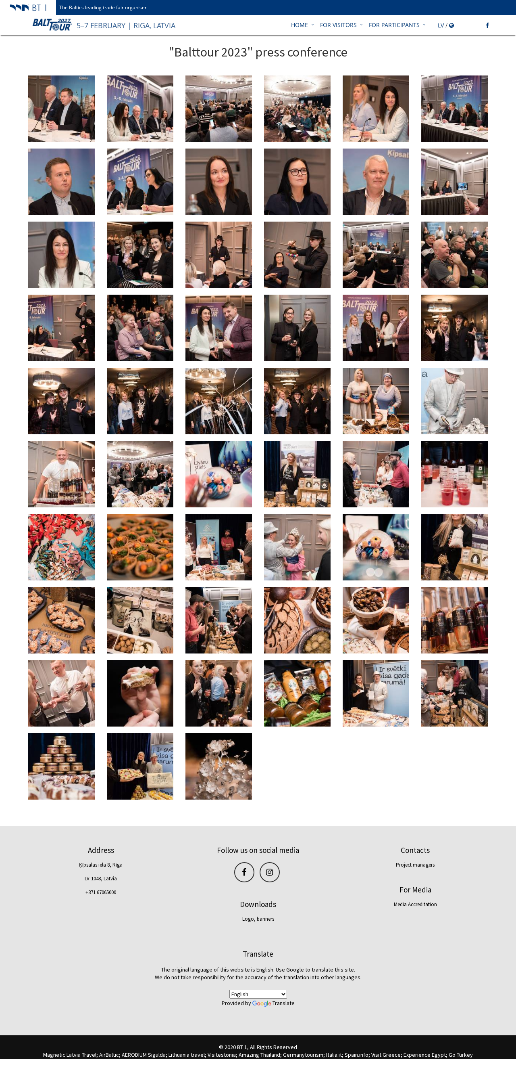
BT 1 (242, 1047)
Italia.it (334, 1054)
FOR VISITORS (338, 25)
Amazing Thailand (259, 1054)
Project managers (415, 864)
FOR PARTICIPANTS (394, 25)
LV (441, 25)
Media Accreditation (415, 904)
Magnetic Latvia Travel (69, 1054)
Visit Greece (386, 1054)
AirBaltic (109, 1054)
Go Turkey (461, 1054)
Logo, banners (258, 918)
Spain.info (356, 1054)
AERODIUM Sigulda (144, 1054)
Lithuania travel (187, 1054)
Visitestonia (222, 1054)
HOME (299, 25)
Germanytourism (303, 1054)
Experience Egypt (425, 1054)
